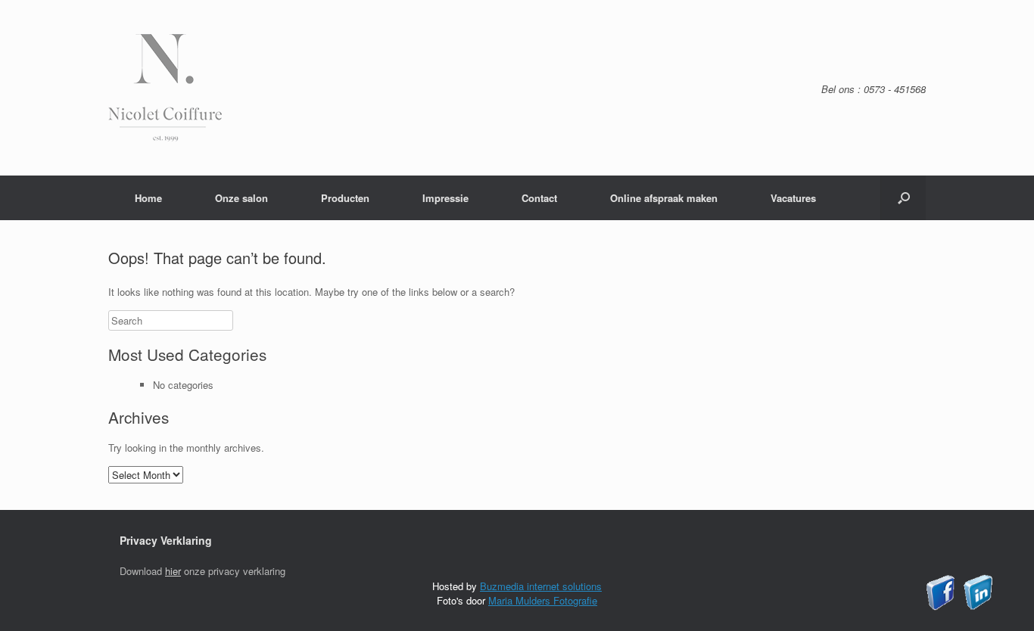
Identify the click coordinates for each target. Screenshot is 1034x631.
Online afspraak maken (664, 198)
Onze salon (241, 198)
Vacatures (793, 198)
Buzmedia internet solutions (541, 586)
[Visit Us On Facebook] (940, 606)
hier (173, 571)
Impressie (445, 198)
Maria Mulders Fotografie (542, 600)
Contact (539, 198)
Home (148, 198)
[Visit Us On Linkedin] (977, 606)
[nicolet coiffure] (165, 137)
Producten (345, 198)
